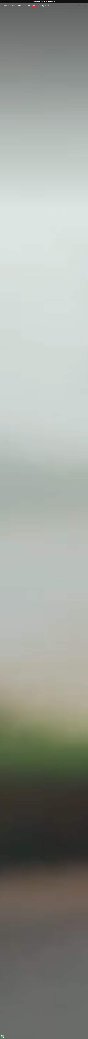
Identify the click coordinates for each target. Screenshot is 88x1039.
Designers (27, 5)
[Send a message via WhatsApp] (2, 1036)
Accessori (20, 5)
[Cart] (85, 6)
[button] (79, 6)
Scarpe (13, 5)
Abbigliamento (5, 5)
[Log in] (82, 6)
